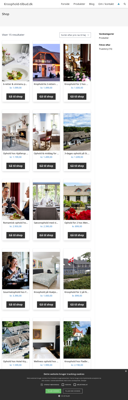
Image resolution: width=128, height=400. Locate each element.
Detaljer (83, 380)
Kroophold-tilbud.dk (18, 4)
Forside (65, 4)
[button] (64, 396)
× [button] (126, 371)
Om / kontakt (106, 4)
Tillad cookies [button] (53, 391)
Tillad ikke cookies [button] (72, 391)
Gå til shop (15, 96)
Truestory (103, 49)
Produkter (79, 4)
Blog (91, 4)
